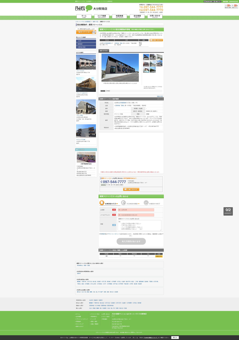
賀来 (108, 292)
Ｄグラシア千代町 (80, 139)
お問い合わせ (106, 314)
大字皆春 (99, 284)
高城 (121, 43)
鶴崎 (91, 292)
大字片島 (155, 281)
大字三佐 (89, 281)
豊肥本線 (103, 305)
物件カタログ (79, 326)
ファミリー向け (95, 314)
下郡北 (79, 284)
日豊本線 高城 (81, 47)
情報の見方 (160, 96)
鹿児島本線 (110, 305)
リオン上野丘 (79, 115)
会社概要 (78, 316)
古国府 (99, 281)
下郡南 (151, 281)
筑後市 (96, 300)
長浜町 (135, 284)
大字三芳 (103, 281)
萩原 (132, 281)
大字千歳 (115, 284)
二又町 (136, 281)
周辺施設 (104, 319)
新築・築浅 (87, 265)
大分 (82, 292)
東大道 (94, 281)
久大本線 (97, 305)
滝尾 (105, 292)
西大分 (79, 292)
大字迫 (119, 281)
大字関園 (109, 284)
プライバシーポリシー (114, 234)
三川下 (104, 284)
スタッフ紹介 (106, 316)
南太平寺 (128, 281)
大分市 (104, 43)
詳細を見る (159, 256)
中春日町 (126, 284)
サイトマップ (79, 324)
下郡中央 (83, 281)
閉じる (175, 337)
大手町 (131, 284)
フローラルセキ (80, 70)
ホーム (78, 314)
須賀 (82, 284)
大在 (94, 292)
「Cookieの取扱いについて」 (150, 337)
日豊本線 (116, 43)
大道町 (123, 281)
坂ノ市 (98, 292)
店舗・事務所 (94, 324)
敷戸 (101, 292)
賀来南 (146, 281)
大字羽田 (120, 284)
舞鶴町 (79, 281)
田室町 (140, 284)
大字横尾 (87, 284)
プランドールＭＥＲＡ (82, 93)
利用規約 (102, 234)
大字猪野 (113, 281)
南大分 (112, 292)
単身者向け (80, 265)
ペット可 (93, 319)
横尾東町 (108, 43)
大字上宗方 (93, 284)
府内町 (109, 281)
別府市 (79, 273)
